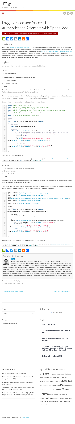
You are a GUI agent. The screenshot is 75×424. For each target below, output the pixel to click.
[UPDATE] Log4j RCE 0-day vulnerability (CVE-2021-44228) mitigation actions (18, 388)
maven (70, 385)
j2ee (64, 380)
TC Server (45, 401)
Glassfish (43, 381)
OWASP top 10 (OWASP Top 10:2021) (20, 47)
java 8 (41, 385)
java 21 (51, 385)
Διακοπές (44, 404)
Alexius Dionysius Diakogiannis (18, 34)
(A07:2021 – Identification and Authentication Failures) (56, 52)
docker (41, 377)
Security (49, 34)
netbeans (57, 389)
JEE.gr (6, 3)
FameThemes (25, 417)
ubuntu (61, 401)
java (5, 284)
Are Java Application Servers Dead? (17, 373)
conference (53, 374)
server (42, 398)
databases (68, 374)
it (61, 381)
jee (62, 385)
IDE (60, 381)
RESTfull (61, 394)
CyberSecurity (60, 374)
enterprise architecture (50, 377)
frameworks (62, 376)
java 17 (46, 385)
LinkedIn (4, 324)
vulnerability (67, 401)
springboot (62, 398)
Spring (54, 34)
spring (14, 284)
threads (51, 401)
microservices (44, 390)
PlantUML (51, 394)
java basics (56, 385)
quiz (57, 394)
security (10, 284)
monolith (51, 390)
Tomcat (56, 401)
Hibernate (56, 381)
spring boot (20, 284)
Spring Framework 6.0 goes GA (63, 292)
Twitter (9, 324)
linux (67, 385)
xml (41, 404)
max (3, 373)
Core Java (44, 34)
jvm (65, 385)
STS (41, 401)
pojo (55, 394)
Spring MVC (69, 398)
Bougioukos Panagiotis (8, 382)
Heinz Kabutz (50, 381)
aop (40, 374)
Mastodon (14, 324)
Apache (45, 373)
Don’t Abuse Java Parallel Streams (12, 292)
